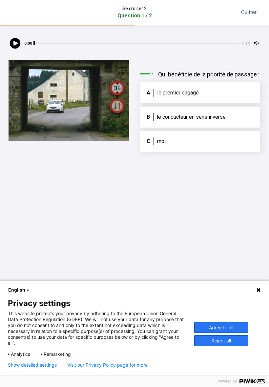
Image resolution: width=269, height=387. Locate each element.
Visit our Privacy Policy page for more (107, 365)
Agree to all (221, 327)
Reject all (221, 340)
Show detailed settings (32, 365)
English (16, 290)
